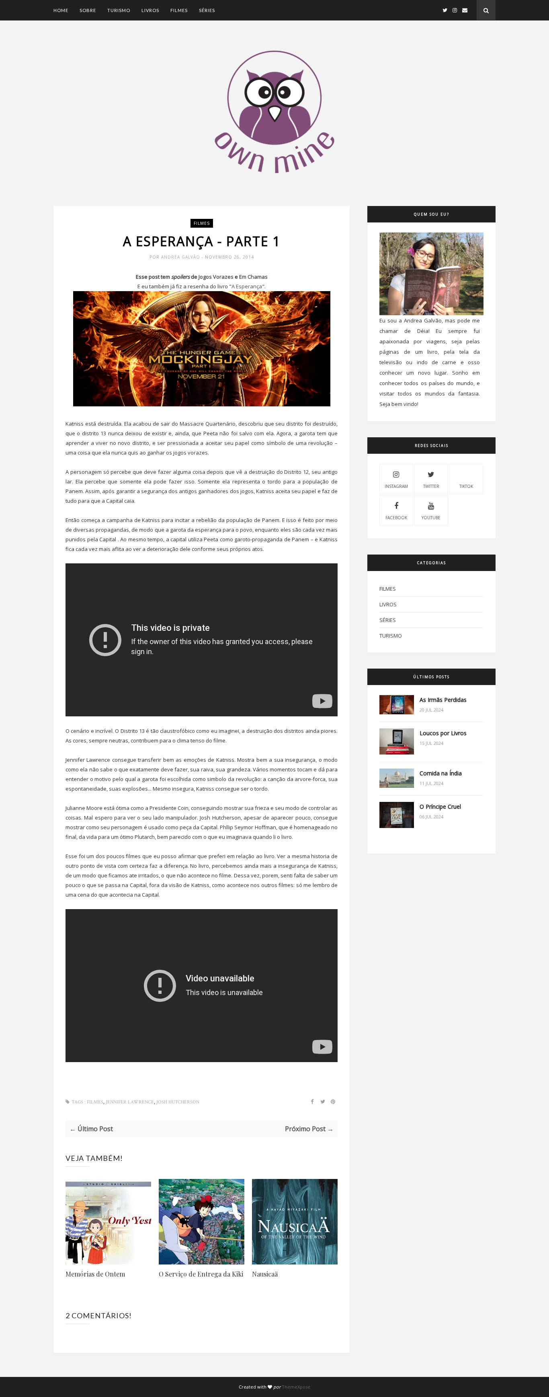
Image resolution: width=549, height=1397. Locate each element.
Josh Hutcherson (177, 1102)
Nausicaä (265, 1274)
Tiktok (466, 486)
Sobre (88, 10)
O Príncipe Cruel (440, 806)
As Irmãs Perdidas (443, 700)
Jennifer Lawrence (130, 1102)
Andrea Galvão (181, 257)
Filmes (179, 10)
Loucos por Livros (443, 733)
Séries (207, 10)
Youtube (431, 517)
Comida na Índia (441, 773)
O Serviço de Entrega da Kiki (201, 1274)
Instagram (396, 486)
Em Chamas (253, 276)
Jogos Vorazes (216, 276)
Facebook (396, 517)
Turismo (118, 10)
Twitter (431, 486)
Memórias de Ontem (95, 1274)
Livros (150, 10)
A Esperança (246, 286)
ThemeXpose (296, 1387)
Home (60, 10)
